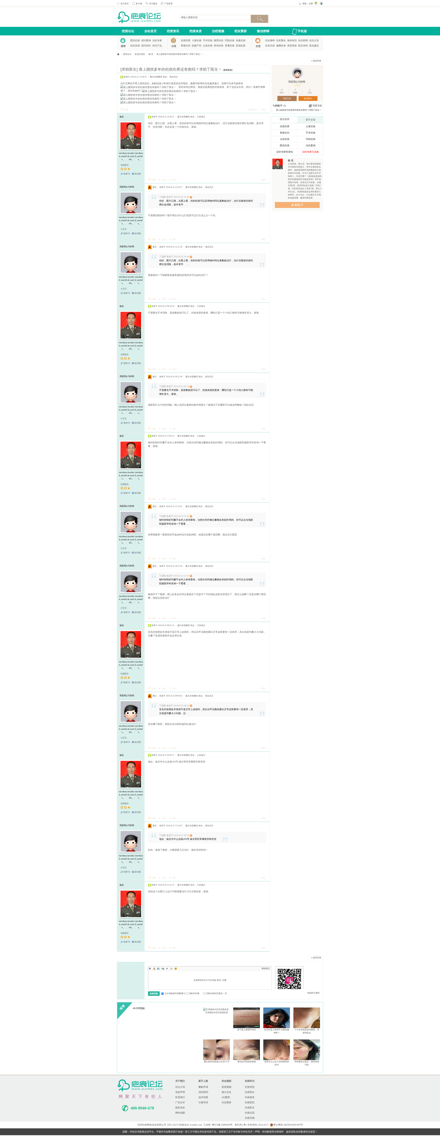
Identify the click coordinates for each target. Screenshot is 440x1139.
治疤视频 (218, 31)
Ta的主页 (287, 98)
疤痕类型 (250, 1087)
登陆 (304, 3)
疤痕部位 (250, 1092)
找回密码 (203, 1092)
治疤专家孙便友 (284, 152)
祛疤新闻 (303, 40)
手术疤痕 (207, 40)
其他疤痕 (240, 45)
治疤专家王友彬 (310, 152)
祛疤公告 (314, 40)
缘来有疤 (292, 40)
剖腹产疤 (196, 45)
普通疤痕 (229, 45)
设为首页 (124, 3)
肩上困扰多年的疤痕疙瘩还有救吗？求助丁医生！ (298, 110)
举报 (263, 109)
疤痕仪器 (250, 1112)
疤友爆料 (270, 40)
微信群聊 (263, 31)
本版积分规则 (313, 993)
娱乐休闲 (303, 45)
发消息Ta (308, 98)
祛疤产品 (157, 45)
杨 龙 (150, 54)
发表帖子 (297, 205)
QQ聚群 (226, 1097)
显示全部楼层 (156, 77)
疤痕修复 (250, 1097)
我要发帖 (317, 105)
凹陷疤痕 (229, 40)
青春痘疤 (185, 45)
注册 (311, 3)
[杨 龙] (277, 164)
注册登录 (203, 1102)
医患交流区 (140, 54)
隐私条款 (180, 1107)
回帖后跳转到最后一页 (216, 993)
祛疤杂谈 (135, 45)
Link (162, 968)
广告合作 (180, 1102)
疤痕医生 (250, 1107)
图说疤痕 (135, 40)
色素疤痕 (240, 40)
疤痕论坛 (128, 31)
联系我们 (180, 1097)
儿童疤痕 (196, 40)
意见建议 (314, 45)
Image (158, 968)
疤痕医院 (250, 1102)
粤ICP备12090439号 (222, 1125)
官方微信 (153, 3)
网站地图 (180, 1112)
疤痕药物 (250, 1118)
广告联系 (168, 3)
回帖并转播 (194, 993)
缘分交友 (226, 1092)
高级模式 (266, 968)
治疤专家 (157, 40)
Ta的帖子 (278, 105)
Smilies (175, 968)
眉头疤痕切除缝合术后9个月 (216, 1061)
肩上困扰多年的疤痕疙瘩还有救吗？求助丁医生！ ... (180, 54)
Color (154, 968)
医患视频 (226, 1087)
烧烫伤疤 (218, 40)
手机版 (302, 31)
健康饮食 (281, 45)
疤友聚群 (240, 31)
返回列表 (317, 61)
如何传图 (203, 1097)
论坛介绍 (180, 1087)
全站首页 (150, 31)
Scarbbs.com (196, 1125)
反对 (174, 180)
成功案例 (146, 40)
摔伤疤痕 (218, 45)
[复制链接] (228, 70)
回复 (126, 109)
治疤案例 (310, 145)
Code (171, 968)
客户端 (139, 3)
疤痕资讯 (173, 31)
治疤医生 (124, 165)
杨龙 (122, 117)
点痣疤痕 (207, 45)
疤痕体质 (195, 31)
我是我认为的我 (127, 187)
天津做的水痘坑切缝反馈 (216, 1012)
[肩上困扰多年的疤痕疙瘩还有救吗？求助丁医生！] (148, 87)
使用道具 (253, 109)
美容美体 (292, 45)
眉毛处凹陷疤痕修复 (246, 1061)
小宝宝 (123, 229)
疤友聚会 (281, 40)
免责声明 (180, 1092)
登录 (219, 980)
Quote (167, 968)
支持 (164, 180)
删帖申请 (203, 1087)
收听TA (127, 174)
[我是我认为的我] (297, 73)
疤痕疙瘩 (185, 40)
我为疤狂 (146, 45)
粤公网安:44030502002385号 (288, 1125)
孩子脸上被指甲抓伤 (246, 1029)
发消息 (138, 174)
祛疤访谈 (270, 45)
